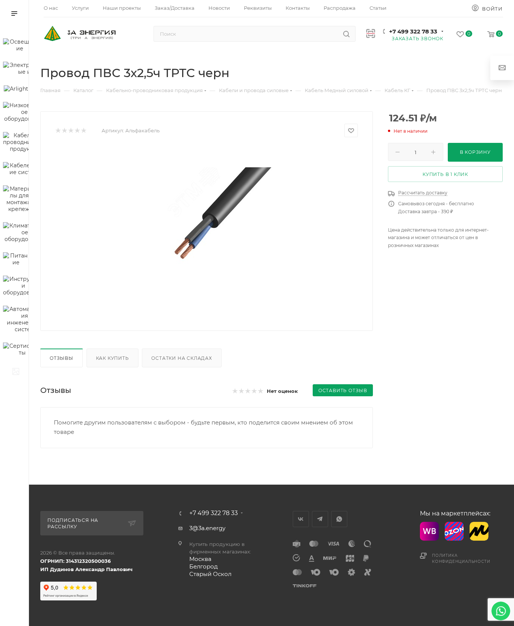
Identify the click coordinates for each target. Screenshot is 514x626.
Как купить (112, 358)
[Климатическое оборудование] (16, 233)
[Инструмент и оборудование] (16, 287)
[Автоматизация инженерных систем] (16, 320)
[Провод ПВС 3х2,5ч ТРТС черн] (206, 231)
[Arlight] (16, 89)
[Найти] (346, 34)
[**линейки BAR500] (16, 372)
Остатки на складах (181, 358)
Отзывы (61, 358)
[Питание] (16, 260)
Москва (200, 558)
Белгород (203, 566)
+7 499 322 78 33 (413, 31)
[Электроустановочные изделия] (16, 69)
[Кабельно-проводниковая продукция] (16, 143)
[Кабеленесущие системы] (16, 170)
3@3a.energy (207, 528)
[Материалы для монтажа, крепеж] (16, 200)
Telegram (320, 519)
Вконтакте (301, 519)
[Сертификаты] (16, 350)
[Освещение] (16, 46)
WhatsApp (339, 519)
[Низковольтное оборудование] (16, 113)
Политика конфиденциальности (461, 558)
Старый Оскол (210, 573)
